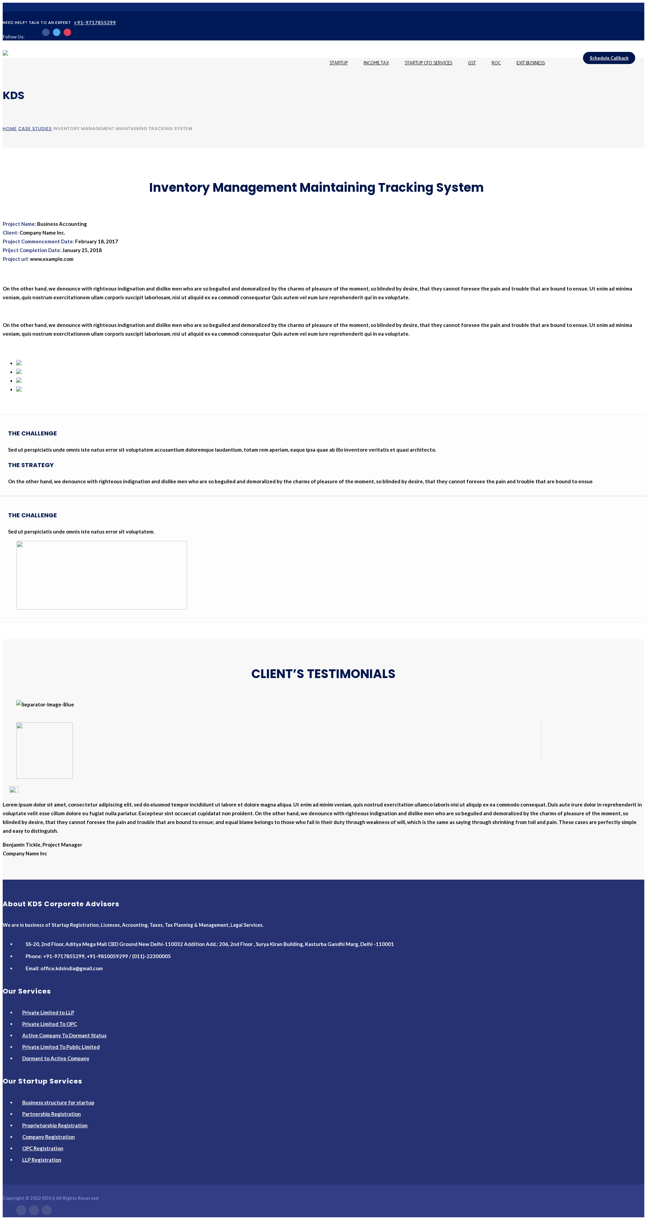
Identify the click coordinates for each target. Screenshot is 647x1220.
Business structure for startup (58, 1102)
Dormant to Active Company (55, 1058)
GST (472, 63)
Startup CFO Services (428, 63)
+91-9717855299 (95, 22)
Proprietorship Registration (55, 1125)
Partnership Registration (51, 1114)
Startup (339, 63)
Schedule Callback (609, 58)
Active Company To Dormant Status (64, 1035)
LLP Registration (41, 1160)
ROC (496, 63)
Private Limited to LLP (48, 1012)
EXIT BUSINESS (531, 63)
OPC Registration (42, 1148)
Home (10, 128)
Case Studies (35, 128)
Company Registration (48, 1137)
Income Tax (376, 63)
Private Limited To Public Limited (61, 1047)
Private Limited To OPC (49, 1024)
